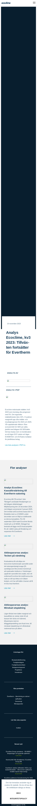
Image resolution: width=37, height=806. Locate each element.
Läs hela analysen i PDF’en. (15, 445)
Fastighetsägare (18, 662)
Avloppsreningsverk (18, 667)
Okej (18, 793)
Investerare (18, 672)
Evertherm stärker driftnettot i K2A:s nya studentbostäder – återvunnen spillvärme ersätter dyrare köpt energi (18, 769)
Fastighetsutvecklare (18, 665)
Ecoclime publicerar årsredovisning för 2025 (18, 778)
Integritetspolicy (18, 799)
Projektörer (18, 670)
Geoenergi (18, 701)
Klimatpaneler (18, 704)
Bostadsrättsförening (18, 660)
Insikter (18, 728)
